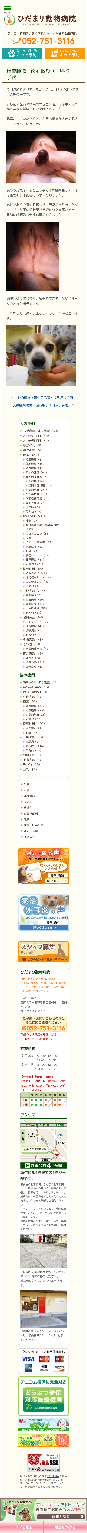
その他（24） (36, 481)
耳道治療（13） (35, 667)
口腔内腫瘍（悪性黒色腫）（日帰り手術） (45, 397)
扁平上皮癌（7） (36, 503)
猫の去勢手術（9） (36, 692)
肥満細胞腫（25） (37, 490)
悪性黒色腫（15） (37, 494)
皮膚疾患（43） (34, 639)
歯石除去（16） (35, 746)
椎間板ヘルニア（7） (39, 577)
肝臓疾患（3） (33, 697)
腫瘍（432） (31, 455)
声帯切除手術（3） (37, 649)
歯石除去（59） (35, 600)
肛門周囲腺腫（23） (41, 485)
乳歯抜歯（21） (35, 604)
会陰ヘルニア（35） (38, 534)
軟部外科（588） (34, 516)
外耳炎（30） (34, 658)
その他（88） (34, 613)
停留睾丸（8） (33, 445)
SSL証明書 (53, 1476)
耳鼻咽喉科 (31, 814)
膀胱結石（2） (35, 728)
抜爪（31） (31, 769)
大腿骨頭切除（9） (37, 582)
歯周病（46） (34, 595)
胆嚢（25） (33, 538)
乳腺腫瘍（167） (36, 464)
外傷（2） (32, 521)
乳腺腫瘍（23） (35, 706)
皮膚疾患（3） (33, 760)
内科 (26, 790)
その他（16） (34, 719)
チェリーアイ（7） (37, 622)
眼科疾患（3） (33, 755)
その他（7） (33, 586)
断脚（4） (32, 551)
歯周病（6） (33, 742)
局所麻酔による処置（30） (41, 431)
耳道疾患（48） (34, 653)
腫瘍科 (28, 802)
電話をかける (65, 1527)
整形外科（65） (34, 569)
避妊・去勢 (31, 831)
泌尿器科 (29, 796)
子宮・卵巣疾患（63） (40, 542)
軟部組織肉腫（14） (38, 498)
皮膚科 (28, 808)
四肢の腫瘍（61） (37, 472)
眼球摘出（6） (35, 630)
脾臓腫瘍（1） (35, 459)
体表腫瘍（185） (36, 468)
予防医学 (29, 837)
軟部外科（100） (34, 724)
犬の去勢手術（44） (37, 440)
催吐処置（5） (33, 450)
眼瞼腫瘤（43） (35, 626)
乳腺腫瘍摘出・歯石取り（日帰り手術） (42, 405)
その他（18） (32, 644)
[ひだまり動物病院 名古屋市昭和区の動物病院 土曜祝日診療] (43, 20)
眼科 (26, 819)
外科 (26, 784)
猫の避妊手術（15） (37, 687)
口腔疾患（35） (34, 737)
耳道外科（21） (35, 662)
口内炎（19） (34, 750)
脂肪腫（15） (34, 507)
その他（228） (35, 564)
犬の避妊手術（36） (37, 436)
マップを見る (21, 1527)
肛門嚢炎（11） (35, 559)
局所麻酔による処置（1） (40, 682)
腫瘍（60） (31, 702)
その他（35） (34, 511)
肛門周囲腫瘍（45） (38, 477)
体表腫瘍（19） (35, 710)
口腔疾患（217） (34, 591)
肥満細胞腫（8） (36, 715)
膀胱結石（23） (35, 547)
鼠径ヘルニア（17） (38, 555)
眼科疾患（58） (34, 617)
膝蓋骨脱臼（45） (37, 573)
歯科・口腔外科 (33, 825)
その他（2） (33, 635)
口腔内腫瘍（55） (37, 608)
